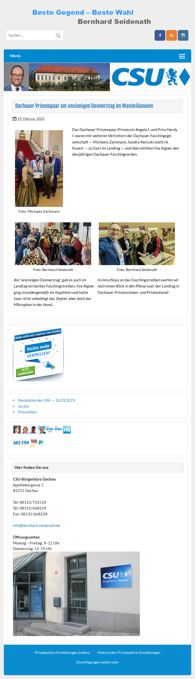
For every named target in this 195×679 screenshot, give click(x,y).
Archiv (23, 406)
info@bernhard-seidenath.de (36, 525)
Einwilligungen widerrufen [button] (98, 662)
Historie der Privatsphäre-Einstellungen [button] (129, 652)
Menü (15, 55)
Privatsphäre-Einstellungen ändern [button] (62, 652)
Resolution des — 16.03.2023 (46, 400)
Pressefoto (27, 412)
